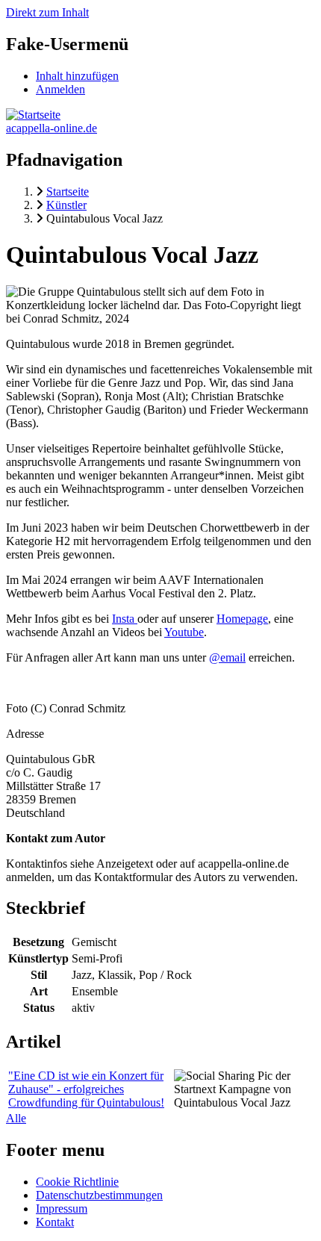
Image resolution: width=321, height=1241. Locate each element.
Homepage (242, 618)
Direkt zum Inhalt (47, 12)
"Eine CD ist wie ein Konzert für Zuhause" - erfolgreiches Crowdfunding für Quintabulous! (86, 1089)
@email (227, 657)
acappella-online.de (51, 128)
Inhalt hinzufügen (77, 75)
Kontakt (55, 1222)
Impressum (61, 1208)
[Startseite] (33, 114)
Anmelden (60, 89)
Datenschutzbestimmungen (99, 1195)
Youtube (184, 632)
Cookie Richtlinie (77, 1181)
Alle (16, 1118)
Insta (124, 618)
